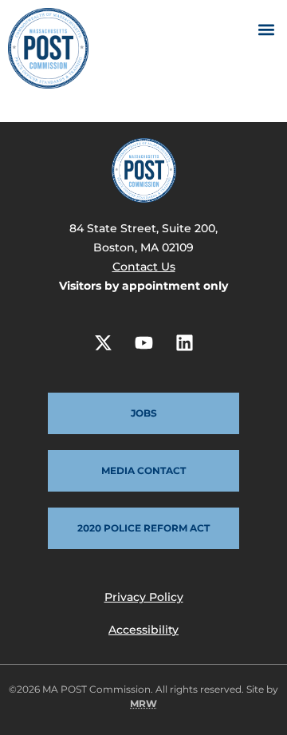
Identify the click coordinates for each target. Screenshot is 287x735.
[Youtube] (143, 342)
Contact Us (143, 266)
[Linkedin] (184, 342)
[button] (266, 29)
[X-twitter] (103, 342)
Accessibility (143, 629)
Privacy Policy (143, 597)
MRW (143, 703)
